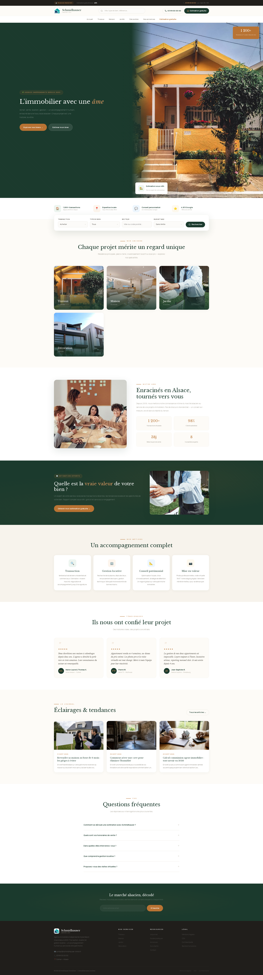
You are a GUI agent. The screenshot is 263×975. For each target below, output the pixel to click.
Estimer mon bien (60, 127)
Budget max (159, 219)
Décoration (134, 19)
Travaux (101, 19)
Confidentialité (187, 942)
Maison (112, 19)
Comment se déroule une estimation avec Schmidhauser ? (110, 825)
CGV (183, 938)
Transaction (64, 219)
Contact (153, 950)
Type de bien (95, 219)
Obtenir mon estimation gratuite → (74, 508)
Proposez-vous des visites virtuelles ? (100, 866)
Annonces (154, 942)
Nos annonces (149, 19)
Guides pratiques (156, 938)
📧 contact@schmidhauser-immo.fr (67, 951)
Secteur (126, 219)
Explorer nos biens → (33, 127)
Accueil (90, 19)
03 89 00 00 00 (190, 3)
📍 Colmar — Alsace (61, 959)
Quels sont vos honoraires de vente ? (100, 835)
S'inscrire (155, 908)
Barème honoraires (189, 946)
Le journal (154, 934)
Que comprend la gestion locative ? (99, 856)
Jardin (122, 19)
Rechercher (197, 224)
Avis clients (154, 946)
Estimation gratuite (198, 11)
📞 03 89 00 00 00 (61, 955)
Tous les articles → (197, 712)
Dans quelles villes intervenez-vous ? (100, 846)
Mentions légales (188, 934)
